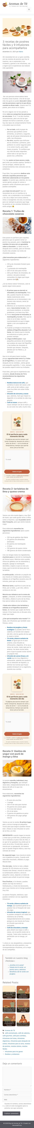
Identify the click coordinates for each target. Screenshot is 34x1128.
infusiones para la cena (16, 1043)
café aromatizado (11, 1033)
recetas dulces (16, 1046)
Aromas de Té (10, 1030)
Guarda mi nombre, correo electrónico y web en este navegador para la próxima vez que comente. (18, 1106)
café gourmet (7, 1036)
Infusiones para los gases (14, 1051)
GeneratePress (17, 1125)
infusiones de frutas (10, 1038)
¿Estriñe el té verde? (17, 965)
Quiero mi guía (17, 471)
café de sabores (24, 1033)
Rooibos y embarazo (12, 1054)
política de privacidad (22, 475)
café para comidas (19, 1036)
